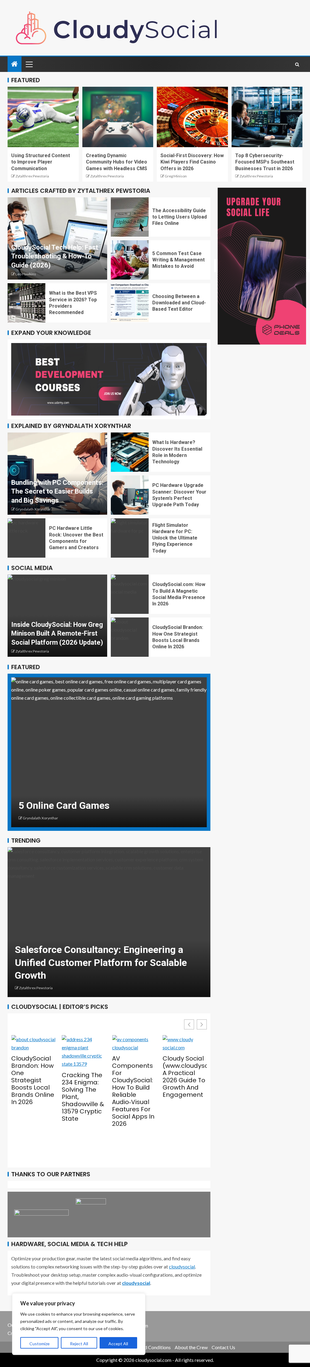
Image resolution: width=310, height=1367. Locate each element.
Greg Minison (176, 176)
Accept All (118, 1343)
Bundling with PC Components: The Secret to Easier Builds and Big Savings (57, 491)
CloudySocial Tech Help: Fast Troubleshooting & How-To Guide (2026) (54, 256)
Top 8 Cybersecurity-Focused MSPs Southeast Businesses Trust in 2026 (264, 162)
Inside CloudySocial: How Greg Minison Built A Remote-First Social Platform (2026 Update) (57, 633)
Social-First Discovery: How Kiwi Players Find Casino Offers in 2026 (192, 162)
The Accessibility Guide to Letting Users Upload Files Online (179, 217)
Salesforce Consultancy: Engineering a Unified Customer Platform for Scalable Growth (90, 962)
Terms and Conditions (148, 1347)
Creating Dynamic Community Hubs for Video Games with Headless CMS (116, 162)
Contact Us (223, 1347)
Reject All (79, 1343)
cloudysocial (182, 1266)
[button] (202, 1024)
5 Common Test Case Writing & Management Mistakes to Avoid (178, 260)
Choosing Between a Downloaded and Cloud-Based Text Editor (179, 302)
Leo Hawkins (25, 274)
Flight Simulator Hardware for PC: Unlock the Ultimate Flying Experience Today (174, 538)
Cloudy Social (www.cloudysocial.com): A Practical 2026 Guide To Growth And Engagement (158, 1076)
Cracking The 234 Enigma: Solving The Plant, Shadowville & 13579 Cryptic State (56, 1096)
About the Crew (191, 1347)
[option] (99, 752)
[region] (78, 1324)
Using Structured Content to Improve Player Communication (40, 162)
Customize (39, 1343)
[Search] (297, 64)
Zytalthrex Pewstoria (32, 176)
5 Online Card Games (54, 805)
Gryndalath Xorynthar (33, 509)
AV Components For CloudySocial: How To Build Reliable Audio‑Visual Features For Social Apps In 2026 (107, 1091)
